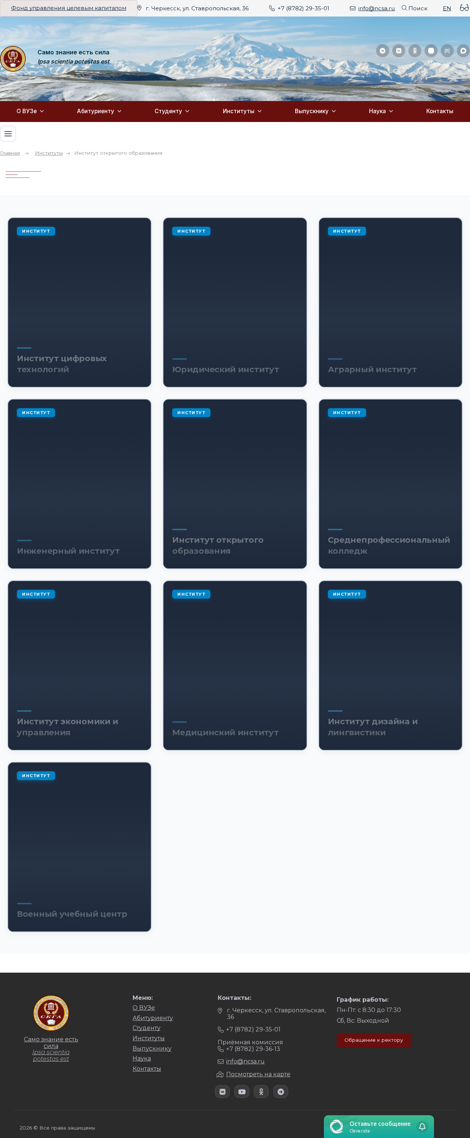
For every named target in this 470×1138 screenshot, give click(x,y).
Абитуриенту (95, 111)
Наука (377, 111)
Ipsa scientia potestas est (73, 61)
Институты (238, 111)
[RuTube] (447, 50)
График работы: (362, 999)
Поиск (417, 8)
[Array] (222, 1091)
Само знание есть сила (73, 52)
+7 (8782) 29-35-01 (303, 8)
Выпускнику (312, 111)
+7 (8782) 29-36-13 (253, 1048)
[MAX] (463, 50)
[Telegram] (382, 50)
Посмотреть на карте (258, 1074)
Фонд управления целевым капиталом (68, 8)
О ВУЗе (27, 111)
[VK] (398, 50)
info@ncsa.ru (376, 8)
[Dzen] (431, 50)
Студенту (168, 111)
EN (447, 8)
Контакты (439, 111)
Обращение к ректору (373, 1040)
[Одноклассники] (415, 50)
